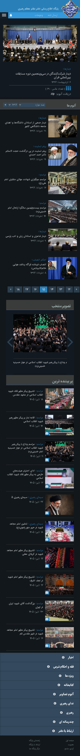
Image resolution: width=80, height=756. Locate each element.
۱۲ (69, 289)
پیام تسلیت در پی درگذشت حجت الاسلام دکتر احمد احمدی (26, 153)
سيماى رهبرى (36, 497)
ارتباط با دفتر (66, 731)
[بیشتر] (68, 89)
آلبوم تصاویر (66, 694)
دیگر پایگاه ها (34, 748)
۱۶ (35, 289)
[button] (4, 15)
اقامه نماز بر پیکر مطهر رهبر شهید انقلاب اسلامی (26, 419)
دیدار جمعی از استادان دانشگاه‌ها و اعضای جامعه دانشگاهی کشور (25, 124)
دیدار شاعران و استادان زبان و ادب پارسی (26, 236)
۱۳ (60, 289)
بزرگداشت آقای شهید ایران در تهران (26, 605)
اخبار (71, 657)
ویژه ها (69, 676)
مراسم (43, 175)
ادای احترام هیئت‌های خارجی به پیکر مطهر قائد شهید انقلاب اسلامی (25, 474)
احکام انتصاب (39, 260)
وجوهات (39, 15)
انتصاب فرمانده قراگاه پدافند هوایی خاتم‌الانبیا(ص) (29, 266)
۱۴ (52, 289)
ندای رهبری (67, 703)
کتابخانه (69, 685)
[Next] (11, 289)
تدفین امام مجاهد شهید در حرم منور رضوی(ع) (26, 525)
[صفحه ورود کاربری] (11, 15)
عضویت (71, 744)
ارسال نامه (52, 15)
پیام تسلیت (40, 146)
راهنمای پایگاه (34, 740)
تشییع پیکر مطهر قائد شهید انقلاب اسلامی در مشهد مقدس (25, 393)
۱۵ (43, 289)
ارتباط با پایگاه (34, 744)
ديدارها (67, 69)
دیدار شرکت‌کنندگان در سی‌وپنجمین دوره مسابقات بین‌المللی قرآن (43, 75)
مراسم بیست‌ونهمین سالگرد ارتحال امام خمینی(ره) (27, 209)
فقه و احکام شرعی (63, 667)
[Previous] (77, 289)
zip (53, 93)
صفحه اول (70, 740)
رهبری (70, 712)
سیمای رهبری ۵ (19, 497)
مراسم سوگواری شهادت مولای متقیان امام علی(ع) (25, 181)
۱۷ (26, 289)
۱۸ (18, 289)
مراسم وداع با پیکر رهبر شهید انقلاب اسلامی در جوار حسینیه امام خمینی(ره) (40, 364)
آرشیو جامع (69, 748)
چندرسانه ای (66, 722)
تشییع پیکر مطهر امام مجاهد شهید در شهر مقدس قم (25, 632)
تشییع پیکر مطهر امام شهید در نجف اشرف (25, 578)
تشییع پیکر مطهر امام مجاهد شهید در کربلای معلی (25, 552)
